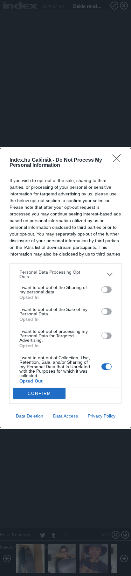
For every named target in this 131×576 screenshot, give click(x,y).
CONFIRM (39, 393)
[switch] (106, 289)
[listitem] (65, 274)
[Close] (119, 160)
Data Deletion (29, 415)
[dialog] (65, 288)
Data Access (65, 415)
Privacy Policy (101, 415)
